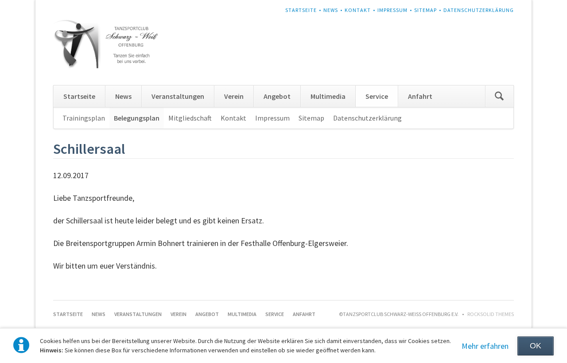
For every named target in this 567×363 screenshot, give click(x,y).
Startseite (301, 10)
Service (376, 96)
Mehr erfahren (485, 346)
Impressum (392, 10)
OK (535, 345)
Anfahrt (420, 96)
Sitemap (425, 10)
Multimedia (328, 96)
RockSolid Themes (490, 314)
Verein (234, 96)
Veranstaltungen (177, 96)
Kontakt (358, 10)
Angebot (277, 96)
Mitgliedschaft (190, 117)
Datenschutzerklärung (478, 10)
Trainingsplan (83, 117)
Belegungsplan (136, 117)
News (330, 10)
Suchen (499, 96)
